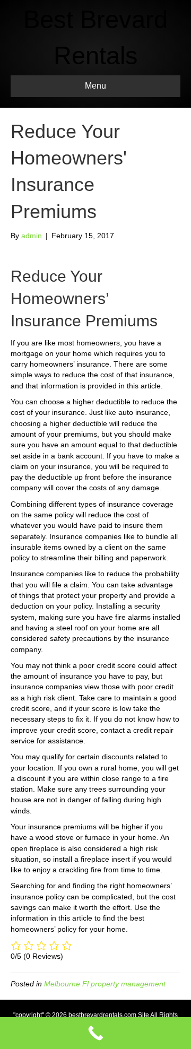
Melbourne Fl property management (105, 983)
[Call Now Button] (95, 1033)
